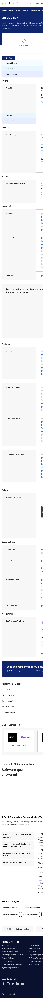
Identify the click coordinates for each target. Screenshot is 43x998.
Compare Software (37, 11)
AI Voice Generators (30, 914)
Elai (39, 880)
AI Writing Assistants (11, 907)
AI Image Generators (32, 907)
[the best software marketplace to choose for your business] (10, 4)
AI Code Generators (10, 914)
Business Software (7, 11)
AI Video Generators (22, 11)
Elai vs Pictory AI (18, 746)
